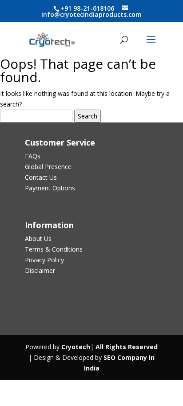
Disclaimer (40, 270)
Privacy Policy (44, 260)
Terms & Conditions (54, 249)
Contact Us (41, 177)
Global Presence (48, 166)
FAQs (32, 156)
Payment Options (50, 188)
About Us (38, 238)
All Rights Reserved (126, 347)
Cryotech (75, 347)
